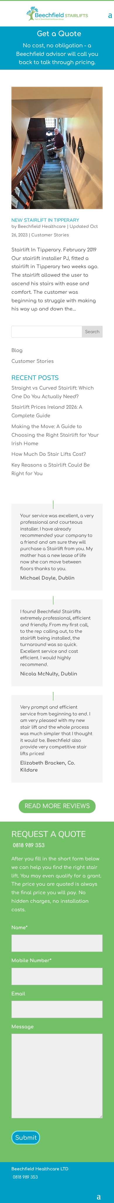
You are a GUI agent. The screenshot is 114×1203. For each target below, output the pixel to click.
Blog (17, 350)
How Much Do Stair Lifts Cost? (48, 454)
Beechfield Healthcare (42, 226)
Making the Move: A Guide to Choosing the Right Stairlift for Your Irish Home (55, 435)
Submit (26, 1137)
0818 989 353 (28, 845)
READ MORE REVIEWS (57, 806)
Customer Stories (50, 235)
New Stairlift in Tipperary (45, 220)
